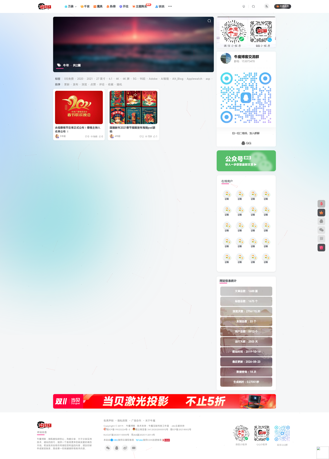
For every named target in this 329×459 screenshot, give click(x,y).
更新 (66, 84)
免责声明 (108, 420)
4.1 (110, 78)
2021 (90, 78)
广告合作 (136, 420)
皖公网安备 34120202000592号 (151, 429)
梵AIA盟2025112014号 (143, 435)
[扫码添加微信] (321, 230)
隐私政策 (122, 420)
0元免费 (69, 78)
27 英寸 (100, 78)
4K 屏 (126, 78)
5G (134, 78)
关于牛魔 (150, 420)
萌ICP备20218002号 (180, 429)
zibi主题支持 (178, 426)
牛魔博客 (130, 426)
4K (117, 78)
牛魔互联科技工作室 (159, 426)
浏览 (84, 84)
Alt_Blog (177, 78)
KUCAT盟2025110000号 (116, 435)
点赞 (93, 84)
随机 (119, 84)
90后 (142, 78)
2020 (80, 78)
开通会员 (284, 6)
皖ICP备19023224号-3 (118, 429)
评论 (102, 84)
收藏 (110, 84)
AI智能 (165, 78)
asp (208, 78)
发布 (75, 84)
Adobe (153, 78)
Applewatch (194, 78)
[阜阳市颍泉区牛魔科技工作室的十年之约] (166, 440)
